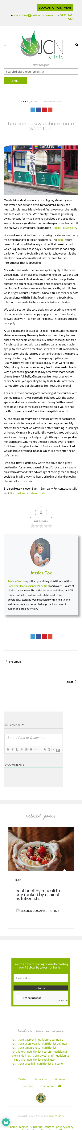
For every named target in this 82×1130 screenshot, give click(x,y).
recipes (23, 1126)
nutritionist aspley (23, 1039)
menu (60, 239)
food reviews (52, 101)
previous (19, 663)
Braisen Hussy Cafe (63, 227)
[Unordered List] (30, 749)
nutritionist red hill (23, 1063)
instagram (47, 1086)
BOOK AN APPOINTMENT (55, 7)
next (57, 683)
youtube (28, 1086)
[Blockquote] (35, 749)
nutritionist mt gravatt (25, 1047)
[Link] (44, 749)
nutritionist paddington (41, 1059)
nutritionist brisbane (50, 1063)
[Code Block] (40, 749)
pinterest (60, 1079)
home (13, 1126)
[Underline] (17, 749)
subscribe (36, 1126)
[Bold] (8, 749)
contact (49, 1126)
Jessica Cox (41, 572)
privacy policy (64, 1126)
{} (49, 749)
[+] (53, 749)
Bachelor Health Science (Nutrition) (29, 585)
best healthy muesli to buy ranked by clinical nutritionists (37, 895)
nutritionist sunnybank (25, 1043)
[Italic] (12, 749)
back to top (55, 1115)
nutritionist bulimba (54, 1043)
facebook (41, 1079)
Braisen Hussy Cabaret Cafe (27, 493)
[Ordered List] (26, 749)
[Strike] (21, 749)
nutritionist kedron (39, 1051)
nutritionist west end (40, 1055)
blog (39, 101)
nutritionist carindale (50, 1039)
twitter (22, 1079)
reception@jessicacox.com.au (34, 15)
